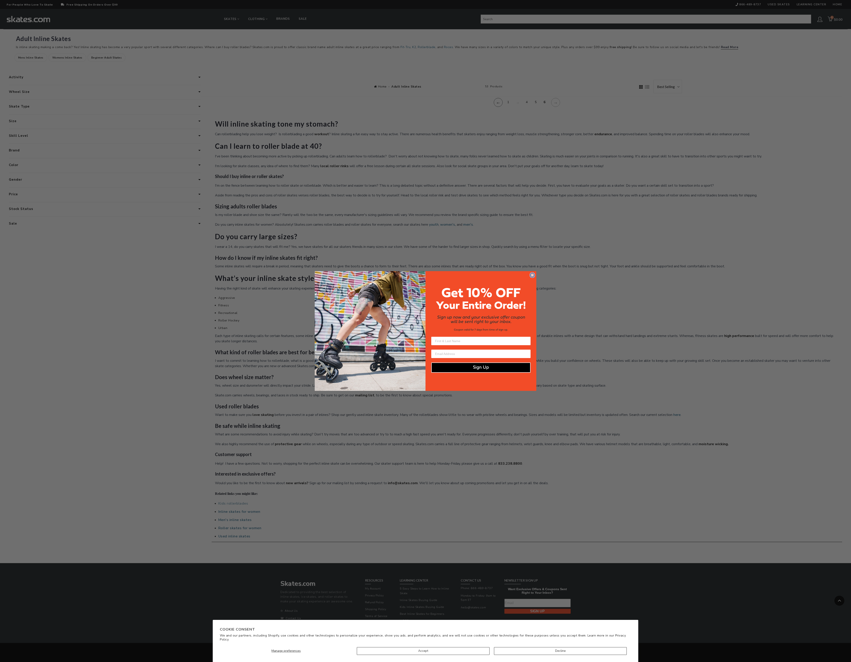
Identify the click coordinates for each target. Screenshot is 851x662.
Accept (423, 651)
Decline (560, 651)
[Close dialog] (532, 275)
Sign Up (481, 367)
